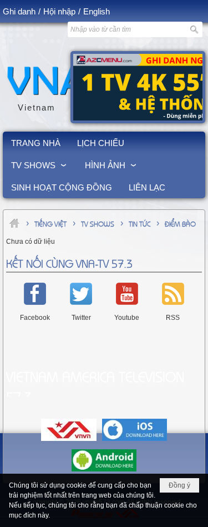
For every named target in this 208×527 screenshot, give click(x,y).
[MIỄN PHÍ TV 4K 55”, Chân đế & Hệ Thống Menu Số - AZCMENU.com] (137, 87)
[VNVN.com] (68, 441)
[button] (40, 165)
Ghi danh (19, 11)
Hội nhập (59, 11)
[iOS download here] (134, 441)
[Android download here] (104, 472)
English (96, 11)
